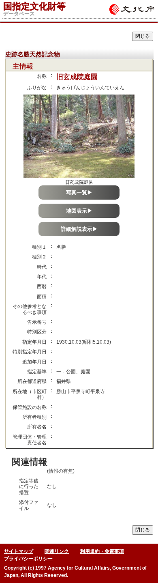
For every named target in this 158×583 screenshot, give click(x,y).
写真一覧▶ (79, 192)
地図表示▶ (79, 211)
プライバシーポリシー (28, 558)
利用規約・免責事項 (102, 551)
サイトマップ (18, 551)
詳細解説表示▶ (79, 229)
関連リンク (57, 551)
